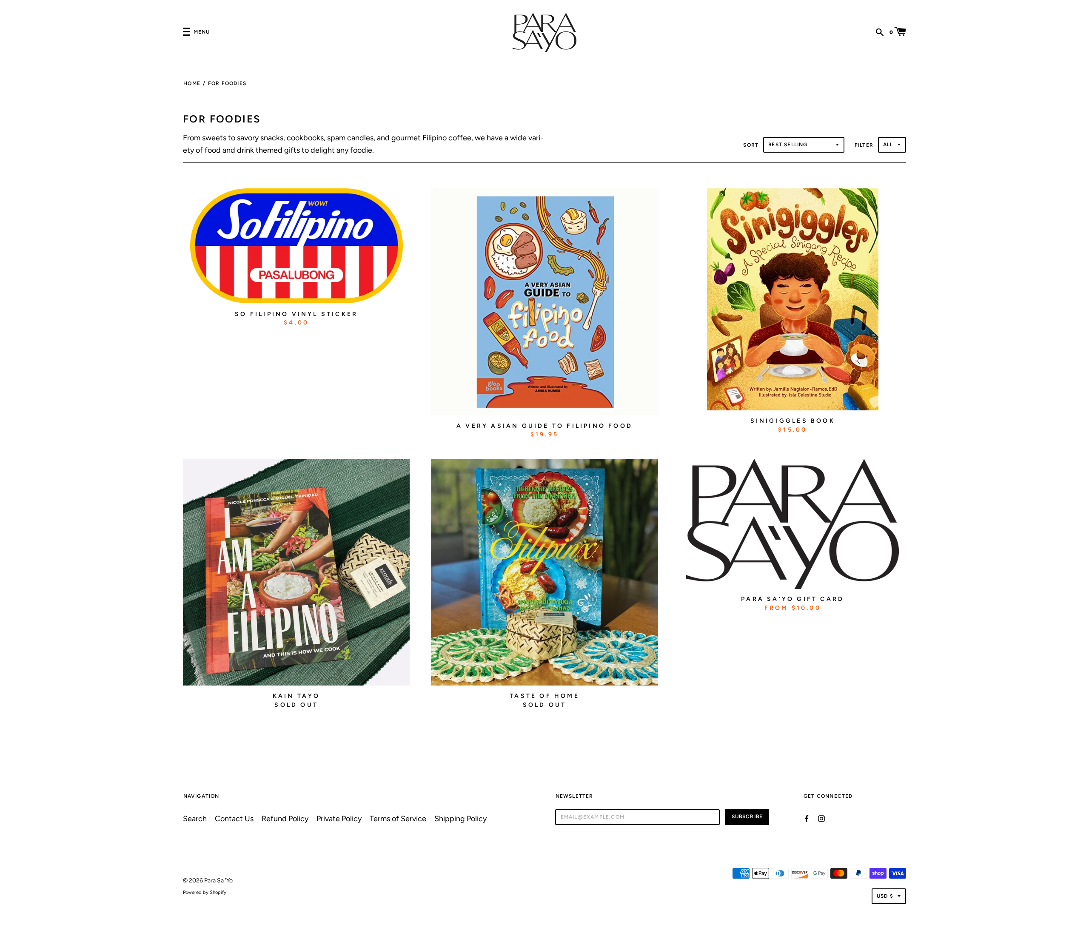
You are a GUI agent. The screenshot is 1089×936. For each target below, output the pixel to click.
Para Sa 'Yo (218, 880)
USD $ (885, 896)
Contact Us (234, 818)
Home (191, 83)
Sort (750, 145)
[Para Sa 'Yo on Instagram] (821, 818)
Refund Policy (285, 818)
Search (195, 818)
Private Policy (339, 818)
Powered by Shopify (204, 892)
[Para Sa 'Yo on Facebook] (806, 818)
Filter (864, 145)
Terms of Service (398, 818)
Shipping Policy (460, 818)
